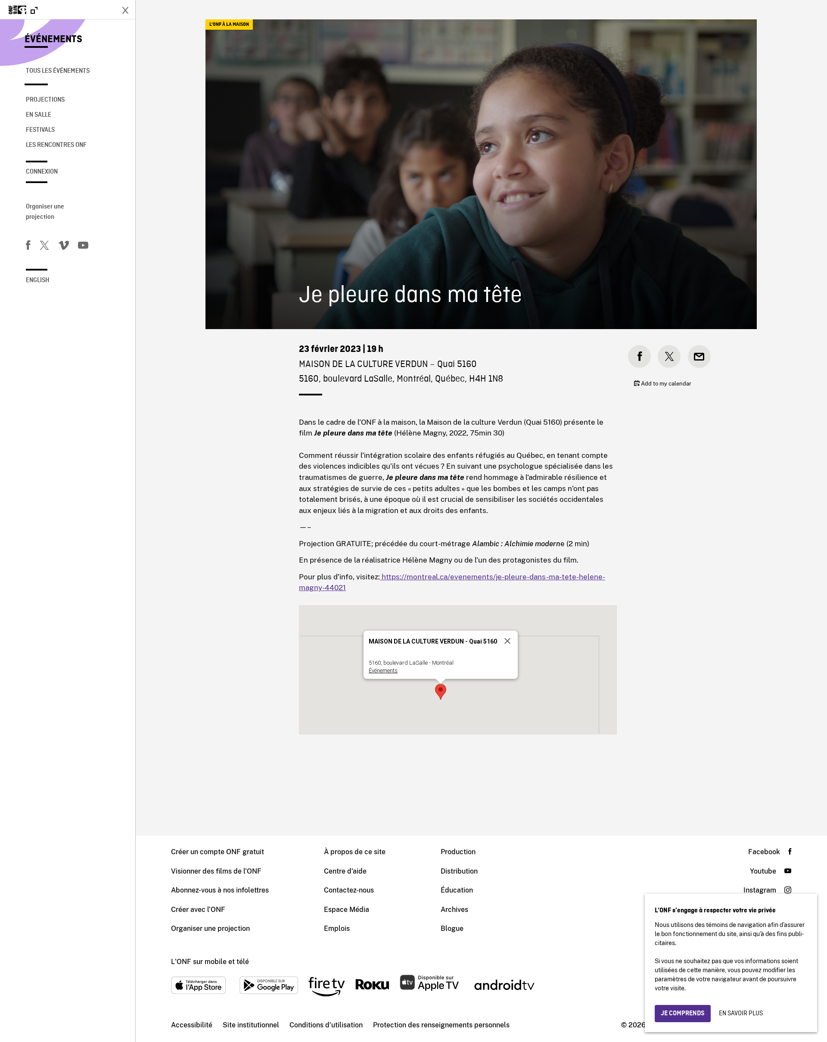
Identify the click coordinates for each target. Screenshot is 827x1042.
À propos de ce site (355, 852)
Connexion (42, 171)
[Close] (507, 641)
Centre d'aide (345, 871)
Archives (454, 909)
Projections (45, 99)
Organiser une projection (45, 212)
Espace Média (346, 909)
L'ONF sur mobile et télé (210, 962)
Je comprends (683, 1013)
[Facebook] (28, 247)
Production (458, 852)
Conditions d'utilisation (326, 1025)
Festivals (40, 130)
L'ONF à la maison (229, 24)
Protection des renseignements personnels (441, 1025)
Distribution (459, 871)
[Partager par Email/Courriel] (699, 356)
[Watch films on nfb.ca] (23, 11)
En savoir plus (741, 1013)
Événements (53, 39)
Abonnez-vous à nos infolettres (220, 890)
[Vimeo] (64, 247)
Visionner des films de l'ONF (216, 871)
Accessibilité (191, 1025)
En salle (38, 115)
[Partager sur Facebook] (639, 356)
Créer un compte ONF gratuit (217, 852)
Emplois (337, 928)
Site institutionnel (251, 1025)
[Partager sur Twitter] (669, 356)
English (38, 280)
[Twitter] (44, 247)
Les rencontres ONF (56, 145)
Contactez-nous (349, 890)
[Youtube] (83, 247)
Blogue (452, 928)
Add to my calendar (665, 383)
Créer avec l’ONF (198, 909)
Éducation (457, 890)
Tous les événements (58, 71)
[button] (440, 692)
